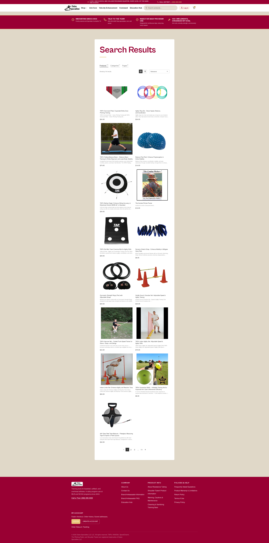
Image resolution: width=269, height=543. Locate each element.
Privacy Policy (179, 502)
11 (142, 449)
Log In (76, 521)
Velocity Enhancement (108, 8)
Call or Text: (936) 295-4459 (82, 498)
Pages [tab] (125, 65)
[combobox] (162, 8)
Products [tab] (104, 65)
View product (116, 106)
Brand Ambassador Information (132, 494)
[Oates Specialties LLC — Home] (71, 7)
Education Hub (136, 8)
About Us (124, 487)
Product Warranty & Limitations (185, 490)
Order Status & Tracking (80, 527)
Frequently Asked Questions (184, 487)
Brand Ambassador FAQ (130, 498)
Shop (83, 8)
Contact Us (125, 490)
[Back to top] (263, 539)
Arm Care (93, 8)
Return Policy (179, 494)
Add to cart (152, 106)
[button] (140, 71)
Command (123, 8)
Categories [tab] (115, 65)
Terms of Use (179, 498)
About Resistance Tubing (157, 487)
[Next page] (145, 449)
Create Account (90, 521)
